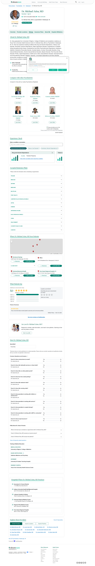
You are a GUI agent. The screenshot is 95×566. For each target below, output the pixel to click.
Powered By (11, 541)
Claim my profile (26, 333)
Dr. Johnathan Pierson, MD (16, 529)
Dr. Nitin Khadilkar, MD (28, 532)
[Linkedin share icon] (81, 563)
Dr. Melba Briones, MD (15, 527)
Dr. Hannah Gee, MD (30, 529)
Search (76, 2)
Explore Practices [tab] (42, 523)
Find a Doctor (12, 5)
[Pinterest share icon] (85, 563)
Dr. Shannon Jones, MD (52, 527)
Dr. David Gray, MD (14, 535)
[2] (44, 294)
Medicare (13, 187)
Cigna (12, 218)
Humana (13, 206)
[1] (41, 294)
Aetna (12, 203)
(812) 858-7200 (29, 261)
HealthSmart (14, 222)
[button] (27, 356)
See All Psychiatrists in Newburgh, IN (17, 538)
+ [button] (11, 240)
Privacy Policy (35, 65)
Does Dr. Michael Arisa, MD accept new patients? (22, 436)
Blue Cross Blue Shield (17, 214)
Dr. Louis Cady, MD (27, 527)
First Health (14, 195)
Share (16, 26)
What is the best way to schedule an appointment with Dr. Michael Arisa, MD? (28, 429)
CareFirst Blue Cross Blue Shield (19, 199)
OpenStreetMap (56, 253)
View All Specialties (58, 520)
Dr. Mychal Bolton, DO (39, 527)
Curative (13, 230)
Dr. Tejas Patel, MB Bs (15, 532)
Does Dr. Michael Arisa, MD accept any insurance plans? (24, 433)
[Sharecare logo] (23, 548)
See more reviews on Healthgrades (36, 317)
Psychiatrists (19, 5)
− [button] (11, 241)
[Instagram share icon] (79, 563)
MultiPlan (13, 191)
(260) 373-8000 (29, 275)
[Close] (67, 58)
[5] (52, 294)
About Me (47, 32)
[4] (49, 294)
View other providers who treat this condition (31, 158)
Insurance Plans (39, 32)
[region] (48, 65)
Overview (12, 32)
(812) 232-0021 (56, 275)
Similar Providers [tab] (16, 523)
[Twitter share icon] (83, 563)
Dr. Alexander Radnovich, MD (44, 529)
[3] (46, 294)
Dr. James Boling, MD (41, 532)
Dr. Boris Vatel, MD (52, 532)
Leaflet (51, 253)
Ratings (31, 32)
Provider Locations (22, 32)
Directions (17, 261)
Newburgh (28, 5)
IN (23, 5)
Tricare (13, 175)
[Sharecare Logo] (16, 2)
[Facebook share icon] (77, 563)
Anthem (13, 183)
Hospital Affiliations (57, 32)
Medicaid (13, 179)
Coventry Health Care (16, 226)
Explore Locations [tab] (29, 523)
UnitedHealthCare (15, 210)
